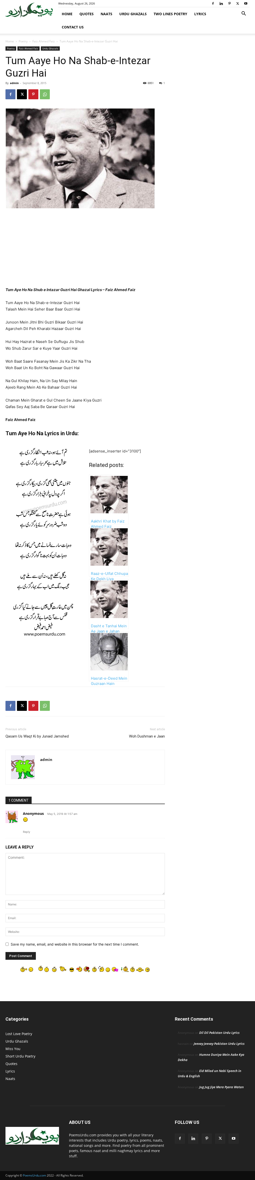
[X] (237, 3)
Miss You (12, 1048)
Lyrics (200, 13)
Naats (106, 13)
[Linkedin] (221, 3)
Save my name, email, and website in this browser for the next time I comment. (75, 944)
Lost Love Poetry (18, 1033)
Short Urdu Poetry (20, 1056)
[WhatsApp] (45, 94)
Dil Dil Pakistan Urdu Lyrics (219, 1032)
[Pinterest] (229, 3)
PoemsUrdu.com (34, 1175)
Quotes (86, 13)
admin (14, 83)
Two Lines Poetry (170, 13)
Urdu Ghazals (133, 13)
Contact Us (73, 27)
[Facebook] (213, 3)
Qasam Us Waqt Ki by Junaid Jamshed (37, 736)
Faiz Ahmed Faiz (43, 41)
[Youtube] (246, 3)
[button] (244, 14)
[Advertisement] (85, 250)
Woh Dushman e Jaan (147, 736)
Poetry (23, 41)
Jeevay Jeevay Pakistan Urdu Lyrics (219, 1043)
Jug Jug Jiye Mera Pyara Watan (221, 1087)
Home (67, 13)
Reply (26, 832)
